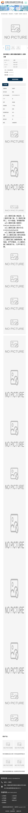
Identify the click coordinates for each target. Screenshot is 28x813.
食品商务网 (12, 811)
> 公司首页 (3, 795)
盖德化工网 (19, 811)
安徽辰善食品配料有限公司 (8, 807)
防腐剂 (20, 13)
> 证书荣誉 (3, 800)
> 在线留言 (3, 802)
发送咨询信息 (15, 79)
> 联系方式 (14, 800)
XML (13, 809)
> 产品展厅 (14, 798)
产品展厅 (16, 13)
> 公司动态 (3, 798)
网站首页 (11, 13)
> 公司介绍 (14, 795)
